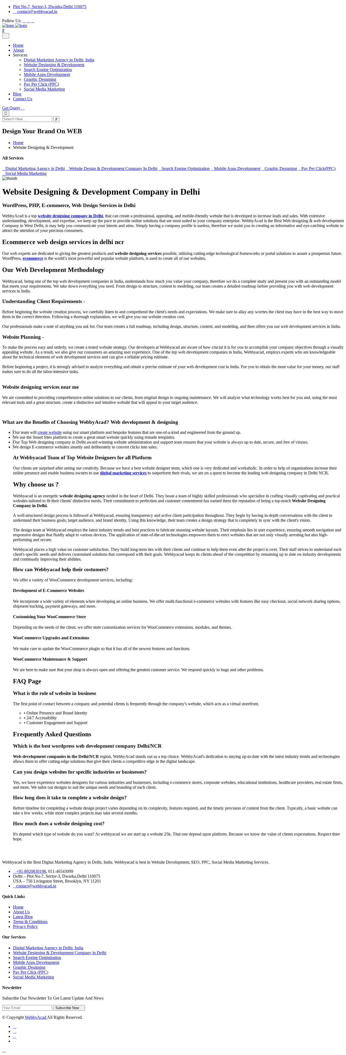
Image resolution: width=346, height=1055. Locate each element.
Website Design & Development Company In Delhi (113, 168)
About (18, 50)
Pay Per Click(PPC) (318, 168)
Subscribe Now (67, 1008)
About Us (21, 912)
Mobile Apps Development (47, 74)
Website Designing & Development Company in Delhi (59, 952)
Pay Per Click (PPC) (41, 84)
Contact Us (22, 98)
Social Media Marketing (44, 89)
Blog (17, 94)
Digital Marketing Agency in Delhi (35, 168)
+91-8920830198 (31, 871)
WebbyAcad (36, 1017)
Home (18, 45)
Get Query (11, 108)
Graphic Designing (40, 79)
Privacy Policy (25, 926)
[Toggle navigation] (5, 36)
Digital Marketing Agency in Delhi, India (59, 60)
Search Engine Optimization (48, 69)
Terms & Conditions (30, 921)
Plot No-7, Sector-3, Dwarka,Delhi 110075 (49, 6)
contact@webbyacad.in (36, 11)
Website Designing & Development (54, 64)
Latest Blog (23, 916)
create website (50, 432)
